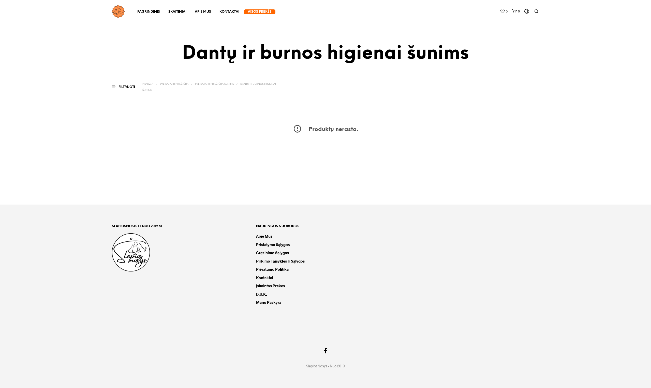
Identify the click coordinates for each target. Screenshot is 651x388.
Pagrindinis (148, 11)
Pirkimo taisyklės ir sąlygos (280, 261)
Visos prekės (260, 11)
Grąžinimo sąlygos (272, 252)
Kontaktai (229, 11)
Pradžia (147, 84)
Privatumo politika (272, 269)
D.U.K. (261, 294)
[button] (504, 11)
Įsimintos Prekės (270, 285)
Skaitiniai (177, 11)
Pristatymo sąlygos (273, 244)
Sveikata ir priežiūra (174, 84)
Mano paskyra (268, 302)
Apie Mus (203, 11)
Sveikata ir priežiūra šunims (214, 84)
